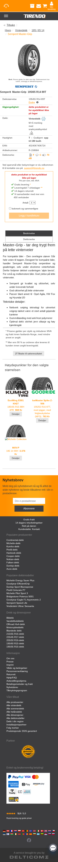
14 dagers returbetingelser (29, 522)
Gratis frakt (29, 519)
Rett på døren (29, 526)
